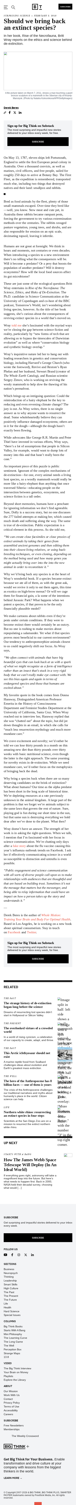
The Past (10, 998)
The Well (10, 1076)
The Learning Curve (15, 1337)
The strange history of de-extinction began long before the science (27, 1005)
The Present (12, 1023)
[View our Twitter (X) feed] (26, 1255)
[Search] (13, 7)
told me (17, 325)
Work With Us (12, 1395)
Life (6, 1107)
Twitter (31, 932)
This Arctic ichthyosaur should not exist (27, 1055)
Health (7, 1307)
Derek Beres (11, 107)
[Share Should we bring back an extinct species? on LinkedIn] (20, 113)
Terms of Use (11, 1406)
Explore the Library (15, 1379)
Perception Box (12, 1349)
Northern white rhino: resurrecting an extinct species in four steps (27, 1114)
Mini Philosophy (13, 1334)
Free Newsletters (14, 1425)
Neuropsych (11, 1273)
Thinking (9, 1276)
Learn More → (13, 1477)
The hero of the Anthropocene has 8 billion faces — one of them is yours (28, 1082)
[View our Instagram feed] (19, 1255)
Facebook (14, 932)
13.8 (6, 1356)
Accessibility (11, 1410)
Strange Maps (12, 1353)
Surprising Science (17, 16)
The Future (10, 1299)
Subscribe (65, 6)
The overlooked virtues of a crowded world (28, 1030)
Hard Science (11, 1311)
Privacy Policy (12, 1402)
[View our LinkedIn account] (32, 1255)
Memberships (12, 1429)
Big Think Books (13, 1326)
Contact (8, 1398)
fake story (19, 846)
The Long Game (13, 1341)
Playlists (8, 1376)
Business (9, 1269)
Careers (8, 1414)
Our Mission (11, 1391)
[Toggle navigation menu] (6, 7)
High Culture (11, 1288)
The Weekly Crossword (25, 1435)
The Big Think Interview (17, 1368)
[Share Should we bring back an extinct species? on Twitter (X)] (15, 113)
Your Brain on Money (16, 1372)
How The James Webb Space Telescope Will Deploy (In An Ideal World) (30, 1164)
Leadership (10, 1280)
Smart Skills (10, 1284)
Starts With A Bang (17, 1154)
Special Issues (12, 1315)
